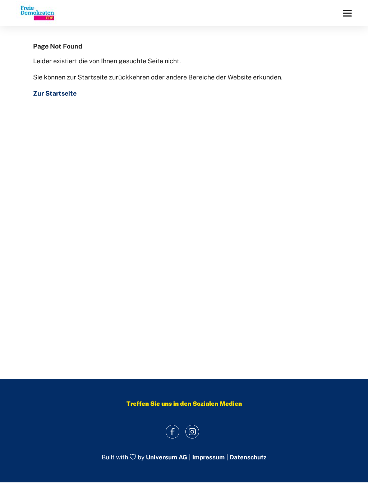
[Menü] (347, 13)
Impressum (208, 457)
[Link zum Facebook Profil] (172, 431)
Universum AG (166, 457)
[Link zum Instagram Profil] (192, 431)
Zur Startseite (55, 93)
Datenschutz (248, 457)
